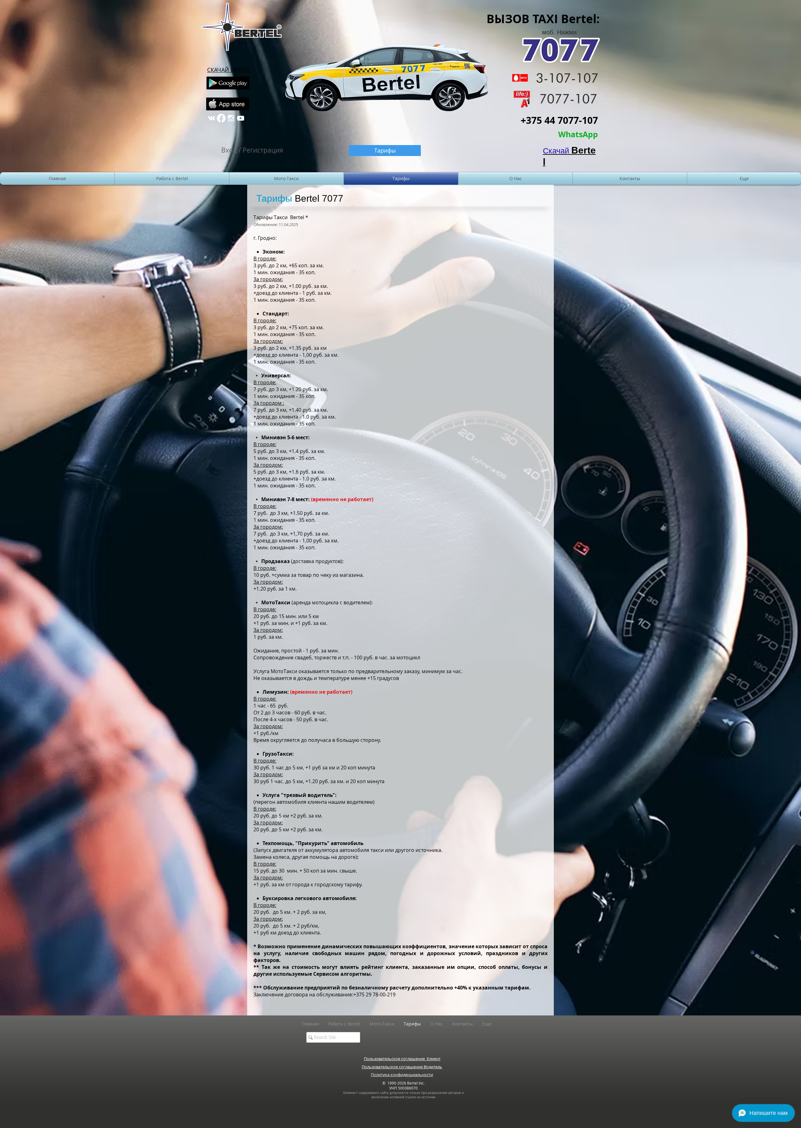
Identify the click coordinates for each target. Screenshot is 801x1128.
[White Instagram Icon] (231, 118)
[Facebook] (221, 118)
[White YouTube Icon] (240, 118)
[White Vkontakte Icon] (211, 118)
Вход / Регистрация (252, 150)
